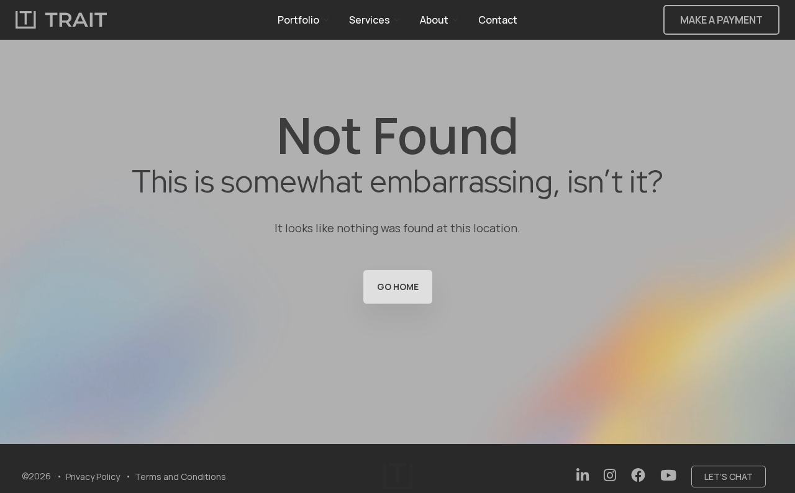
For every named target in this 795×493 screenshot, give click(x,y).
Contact (497, 20)
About (434, 20)
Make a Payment (721, 20)
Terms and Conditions (180, 476)
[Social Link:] (582, 475)
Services (369, 20)
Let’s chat (728, 476)
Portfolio (298, 20)
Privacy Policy (93, 476)
